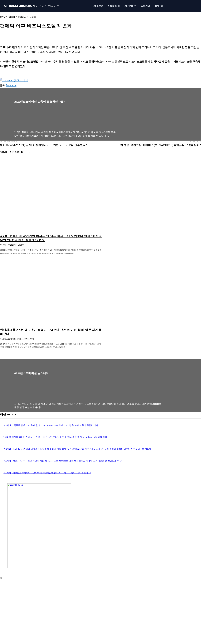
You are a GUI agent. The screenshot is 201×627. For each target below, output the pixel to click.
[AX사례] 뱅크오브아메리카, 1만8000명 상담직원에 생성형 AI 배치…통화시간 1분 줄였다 (47, 472)
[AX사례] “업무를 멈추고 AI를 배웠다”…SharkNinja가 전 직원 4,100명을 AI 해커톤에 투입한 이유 (50, 425)
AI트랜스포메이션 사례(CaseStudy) (17, 339)
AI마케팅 (145, 6)
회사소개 (159, 6)
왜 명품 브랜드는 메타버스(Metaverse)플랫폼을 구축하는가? (160, 145)
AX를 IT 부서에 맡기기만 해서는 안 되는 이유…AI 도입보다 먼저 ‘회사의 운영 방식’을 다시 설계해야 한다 (55, 437)
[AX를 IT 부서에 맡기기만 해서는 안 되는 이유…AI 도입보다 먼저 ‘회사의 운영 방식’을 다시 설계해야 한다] (51, 197)
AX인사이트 (130, 6)
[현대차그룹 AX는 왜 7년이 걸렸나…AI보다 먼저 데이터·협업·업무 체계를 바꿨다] (51, 291)
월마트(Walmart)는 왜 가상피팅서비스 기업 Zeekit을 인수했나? (43, 145)
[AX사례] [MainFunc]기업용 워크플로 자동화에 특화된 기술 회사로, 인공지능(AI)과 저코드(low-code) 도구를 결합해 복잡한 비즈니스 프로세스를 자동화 (77, 449)
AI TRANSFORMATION (32, 6)
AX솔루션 (98, 6)
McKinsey (11, 85)
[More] (109, 35)
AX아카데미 (114, 6)
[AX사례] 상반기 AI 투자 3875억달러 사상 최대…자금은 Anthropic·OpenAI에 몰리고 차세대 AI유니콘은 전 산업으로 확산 (62, 461)
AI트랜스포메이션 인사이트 (22, 17)
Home (3, 17)
